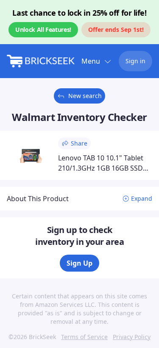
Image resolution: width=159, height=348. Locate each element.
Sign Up (79, 263)
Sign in (135, 61)
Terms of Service (84, 337)
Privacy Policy (132, 337)
